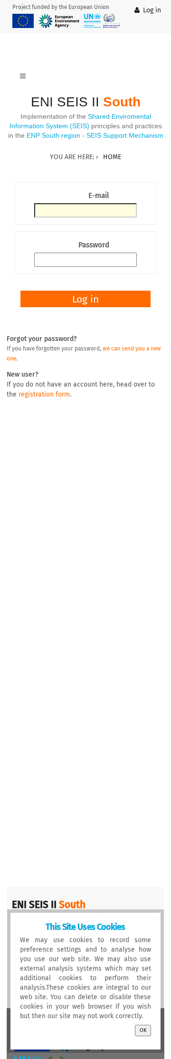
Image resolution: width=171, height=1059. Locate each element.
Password (93, 245)
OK (143, 1030)
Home (112, 157)
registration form (44, 394)
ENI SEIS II (86, 102)
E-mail (98, 195)
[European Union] (23, 20)
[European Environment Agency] (59, 20)
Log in (152, 10)
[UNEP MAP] (102, 20)
